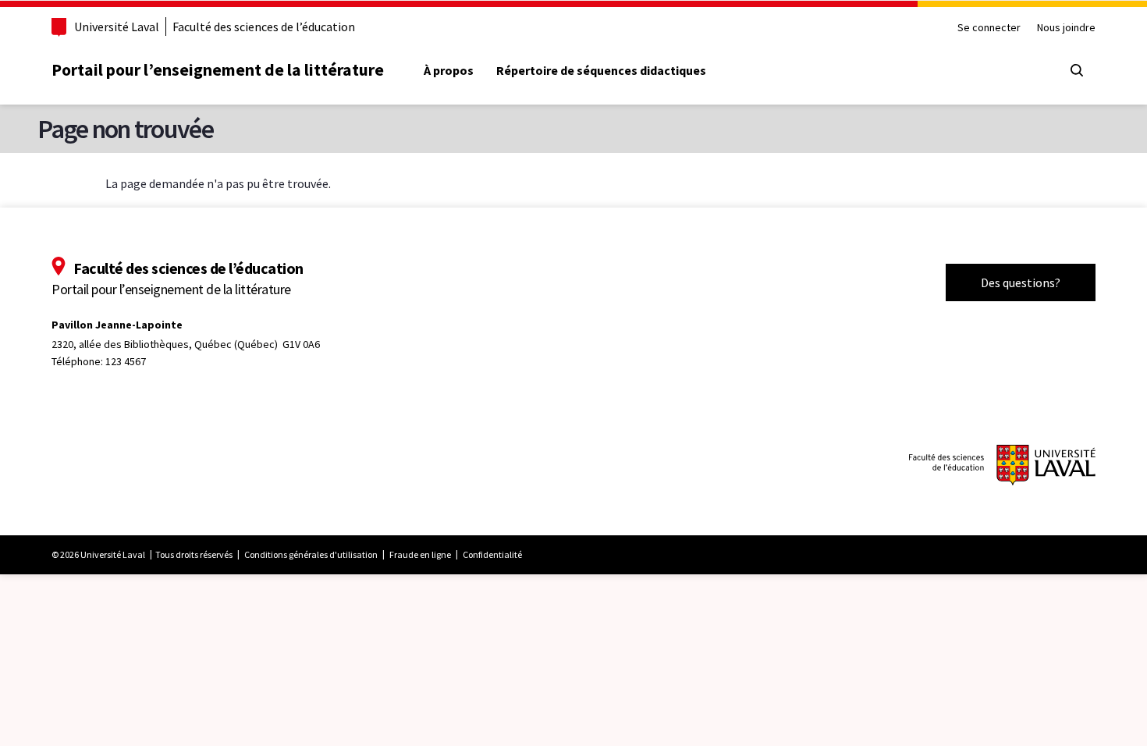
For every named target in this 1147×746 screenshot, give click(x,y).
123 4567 (125, 361)
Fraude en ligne (420, 554)
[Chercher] (1077, 70)
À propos (449, 70)
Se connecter (989, 27)
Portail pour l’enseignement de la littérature (217, 69)
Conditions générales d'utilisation (311, 554)
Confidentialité (492, 554)
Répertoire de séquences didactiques (601, 70)
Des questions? (1020, 282)
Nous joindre (1066, 27)
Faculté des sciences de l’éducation (263, 26)
